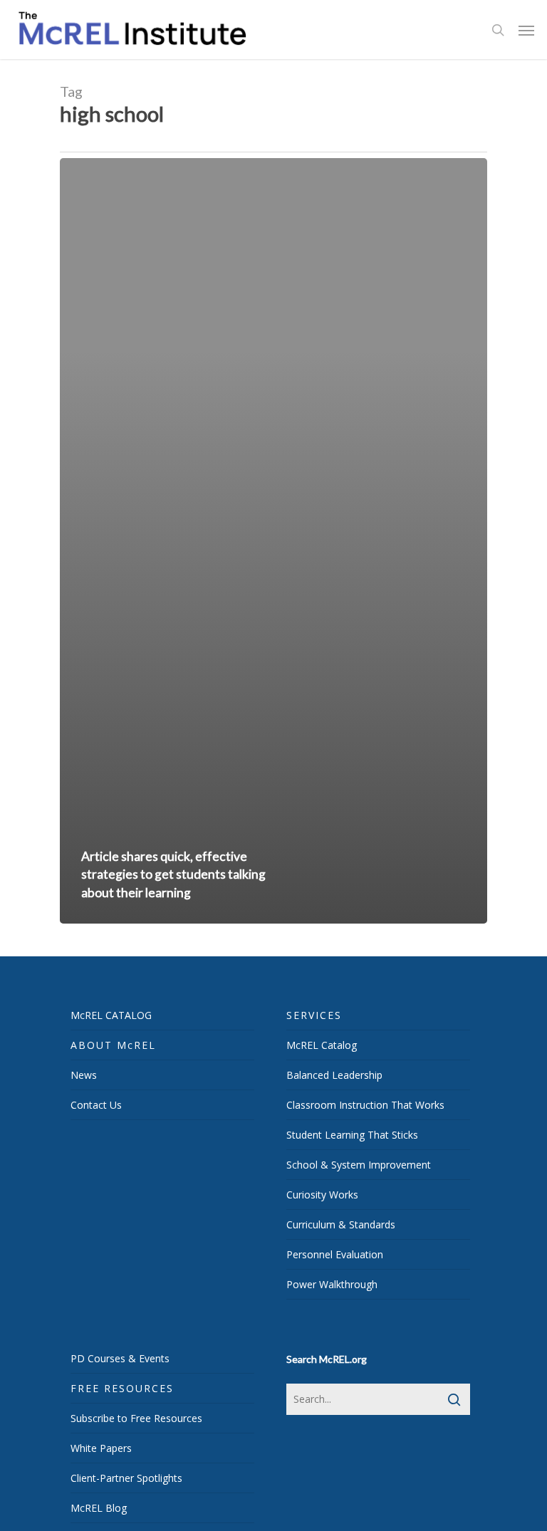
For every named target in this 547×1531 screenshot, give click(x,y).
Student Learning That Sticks (352, 1134)
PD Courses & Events (120, 1358)
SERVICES (314, 1015)
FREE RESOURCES (122, 1388)
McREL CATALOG (111, 1015)
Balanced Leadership (334, 1075)
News (84, 1075)
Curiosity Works (322, 1194)
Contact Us (96, 1105)
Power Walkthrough (331, 1284)
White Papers (101, 1448)
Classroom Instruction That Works (365, 1105)
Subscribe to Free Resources (136, 1418)
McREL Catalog (321, 1045)
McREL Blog (99, 1508)
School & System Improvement (358, 1164)
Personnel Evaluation (334, 1254)
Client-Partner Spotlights (126, 1478)
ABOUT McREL (113, 1045)
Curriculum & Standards (340, 1224)
